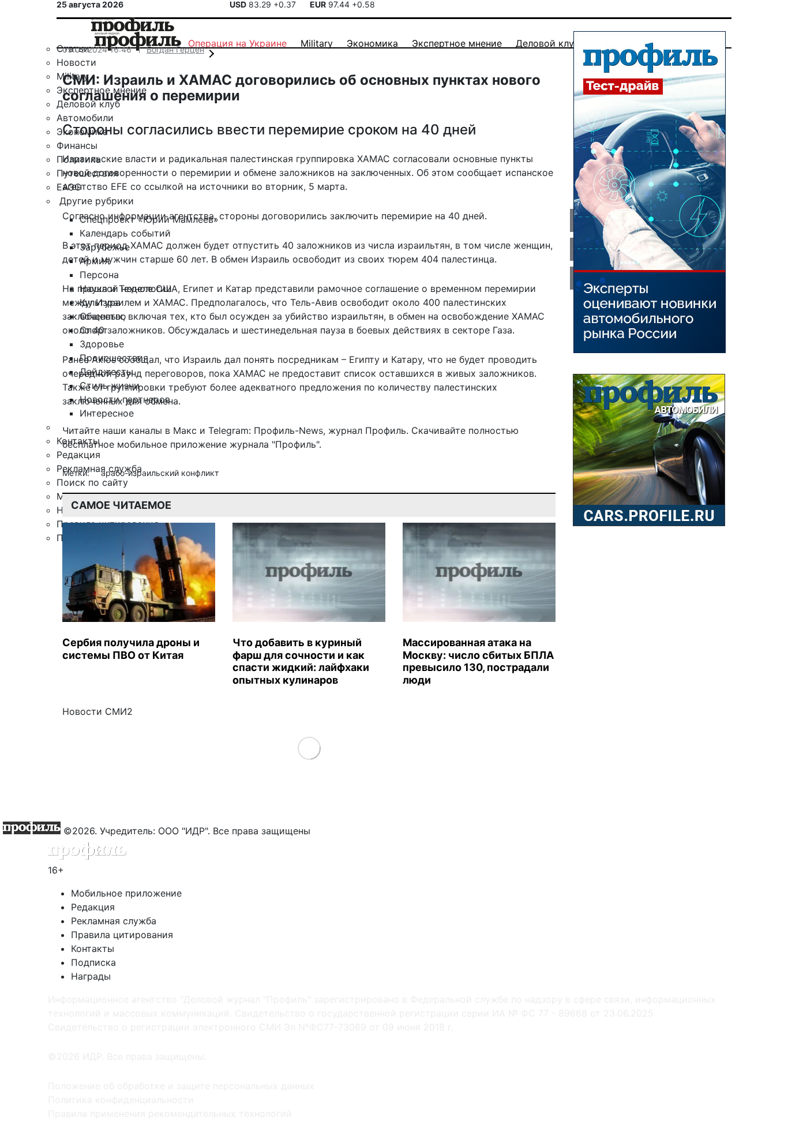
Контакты (92, 948)
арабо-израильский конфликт (160, 473)
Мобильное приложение (126, 893)
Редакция (93, 907)
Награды (91, 976)
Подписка (93, 962)
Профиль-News (288, 430)
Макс (185, 430)
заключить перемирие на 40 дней (407, 216)
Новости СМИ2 (97, 711)
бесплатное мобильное (114, 444)
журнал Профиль (367, 430)
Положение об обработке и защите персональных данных (181, 1086)
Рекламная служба (113, 921)
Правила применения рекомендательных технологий (170, 1113)
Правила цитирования (122, 934)
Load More (309, 748)
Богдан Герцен (175, 49)
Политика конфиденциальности (121, 1099)
